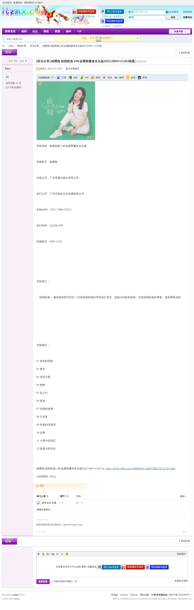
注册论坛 (187, 17)
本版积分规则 (181, 580)
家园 (57, 31)
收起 (182, 496)
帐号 (131, 12)
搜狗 (98, 77)
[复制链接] (141, 61)
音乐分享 (34, 46)
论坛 (35, 31)
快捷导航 (178, 31)
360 (86, 77)
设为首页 (7, 2)
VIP (79, 31)
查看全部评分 (43, 509)
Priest (7, 68)
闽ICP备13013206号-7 (180, 594)
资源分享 (21, 46)
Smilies (67, 554)
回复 (43, 532)
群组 (46, 31)
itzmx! (16, 594)
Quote (57, 554)
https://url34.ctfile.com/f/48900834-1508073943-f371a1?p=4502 (140, 468)
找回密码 (187, 12)
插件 (68, 31)
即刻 (145, 77)
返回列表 (185, 52)
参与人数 (42, 496)
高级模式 (181, 554)
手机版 (114, 594)
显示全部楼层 (72, 68)
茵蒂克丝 (10, 31)
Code (62, 554)
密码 (131, 17)
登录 (83, 566)
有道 (109, 77)
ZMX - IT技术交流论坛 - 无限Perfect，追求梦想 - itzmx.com (3, 46)
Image (48, 554)
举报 (184, 532)
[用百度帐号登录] (112, 22)
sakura (17, 599)
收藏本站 (17, 2)
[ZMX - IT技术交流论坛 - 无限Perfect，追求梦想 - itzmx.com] (24, 16)
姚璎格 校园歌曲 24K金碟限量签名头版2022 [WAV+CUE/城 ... (73, 46)
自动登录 (173, 12)
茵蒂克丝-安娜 (49, 503)
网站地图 (144, 594)
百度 (64, 77)
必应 (133, 77)
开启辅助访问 (191, 2)
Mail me (134, 594)
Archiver (124, 594)
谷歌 (75, 77)
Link (53, 554)
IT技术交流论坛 (159, 594)
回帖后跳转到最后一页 (65, 581)
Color (43, 554)
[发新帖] (9, 52)
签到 (24, 31)
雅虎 (121, 77)
